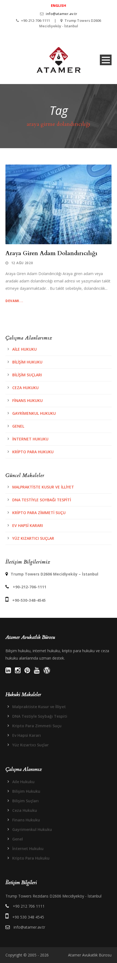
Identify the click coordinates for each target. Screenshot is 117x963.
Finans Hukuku (27, 400)
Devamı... (14, 301)
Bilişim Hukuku (27, 362)
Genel (18, 426)
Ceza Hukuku (25, 387)
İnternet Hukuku (30, 439)
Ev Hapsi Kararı (27, 525)
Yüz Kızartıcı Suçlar (33, 538)
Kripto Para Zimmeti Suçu (39, 512)
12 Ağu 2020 (22, 263)
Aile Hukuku (24, 349)
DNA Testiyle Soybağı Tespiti (41, 499)
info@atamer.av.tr (61, 13)
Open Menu (106, 60)
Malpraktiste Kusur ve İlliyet (43, 487)
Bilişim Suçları (27, 374)
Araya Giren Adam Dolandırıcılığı (51, 253)
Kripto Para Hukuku (33, 451)
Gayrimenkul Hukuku (34, 413)
